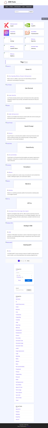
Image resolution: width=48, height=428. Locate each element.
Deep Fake (14, 95)
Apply (28, 280)
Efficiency (33, 39)
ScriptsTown (28, 426)
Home (7, 6)
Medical (17, 361)
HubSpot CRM (28, 226)
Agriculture (18, 299)
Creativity (18, 319)
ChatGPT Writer (14, 48)
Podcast (17, 371)
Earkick (28, 108)
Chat (10, 76)
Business (19, 277)
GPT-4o (29, 203)
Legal (17, 353)
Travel (17, 400)
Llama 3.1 (28, 69)
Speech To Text (14, 211)
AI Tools (11, 6)
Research (22, 76)
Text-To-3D (18, 395)
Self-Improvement (27, 76)
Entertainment (19, 330)
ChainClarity (30, 147)
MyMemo (12, 55)
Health (10, 114)
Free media (18, 338)
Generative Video (34, 46)
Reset (19, 280)
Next (28, 260)
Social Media (33, 31)
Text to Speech (26, 211)
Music (17, 364)
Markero (28, 184)
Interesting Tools (17, 6)
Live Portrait (29, 88)
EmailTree (18, 416)
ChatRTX (33, 25)
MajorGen (33, 41)
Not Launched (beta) (13, 154)
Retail (17, 379)
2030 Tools (12, 2)
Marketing (11, 190)
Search (17, 288)
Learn (23, 6)
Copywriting (12, 31)
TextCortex (12, 33)
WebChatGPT (27, 245)
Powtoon (17, 411)
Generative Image (19, 343)
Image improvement (20, 351)
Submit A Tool (28, 6)
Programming (18, 374)
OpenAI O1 (18, 409)
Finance (17, 335)
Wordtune (18, 414)
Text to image (19, 211)
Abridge (12, 41)
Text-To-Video (19, 397)
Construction (18, 314)
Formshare (27, 167)
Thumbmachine (34, 33)
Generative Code (19, 340)
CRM (10, 232)
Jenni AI (17, 419)
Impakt (11, 25)
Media (17, 358)
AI (10, 39)
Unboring (33, 48)
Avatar (10, 95)
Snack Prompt (29, 126)
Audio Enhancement (20, 304)
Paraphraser (18, 369)
